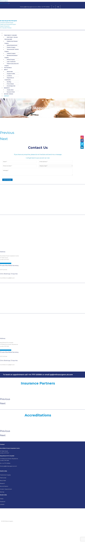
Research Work (11, 92)
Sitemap (2, 492)
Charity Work (10, 89)
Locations (9, 75)
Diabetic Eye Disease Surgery (11, 42)
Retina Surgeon (4, 1)
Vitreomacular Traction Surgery (12, 50)
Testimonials (3, 477)
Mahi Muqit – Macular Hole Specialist (11, 38)
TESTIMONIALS (8, 67)
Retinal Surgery (11, 59)
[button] (5, 263)
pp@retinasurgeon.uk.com (30, 6)
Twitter (1, 498)
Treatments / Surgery (5, 475)
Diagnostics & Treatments (9, 78)
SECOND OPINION (8, 94)
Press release (10, 83)
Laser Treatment (11, 61)
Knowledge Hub (11, 86)
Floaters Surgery (11, 47)
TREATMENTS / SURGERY (10, 35)
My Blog (9, 81)
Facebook (2, 501)
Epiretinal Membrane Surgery (11, 56)
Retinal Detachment (12, 45)
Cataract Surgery (11, 53)
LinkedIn (2, 504)
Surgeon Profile (11, 73)
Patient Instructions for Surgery (12, 64)
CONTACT (6, 96)
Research (2, 483)
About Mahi (10, 71)
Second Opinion (4, 486)
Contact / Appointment (6, 489)
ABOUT (6, 69)
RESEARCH (6, 88)
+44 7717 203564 (45, 6)
